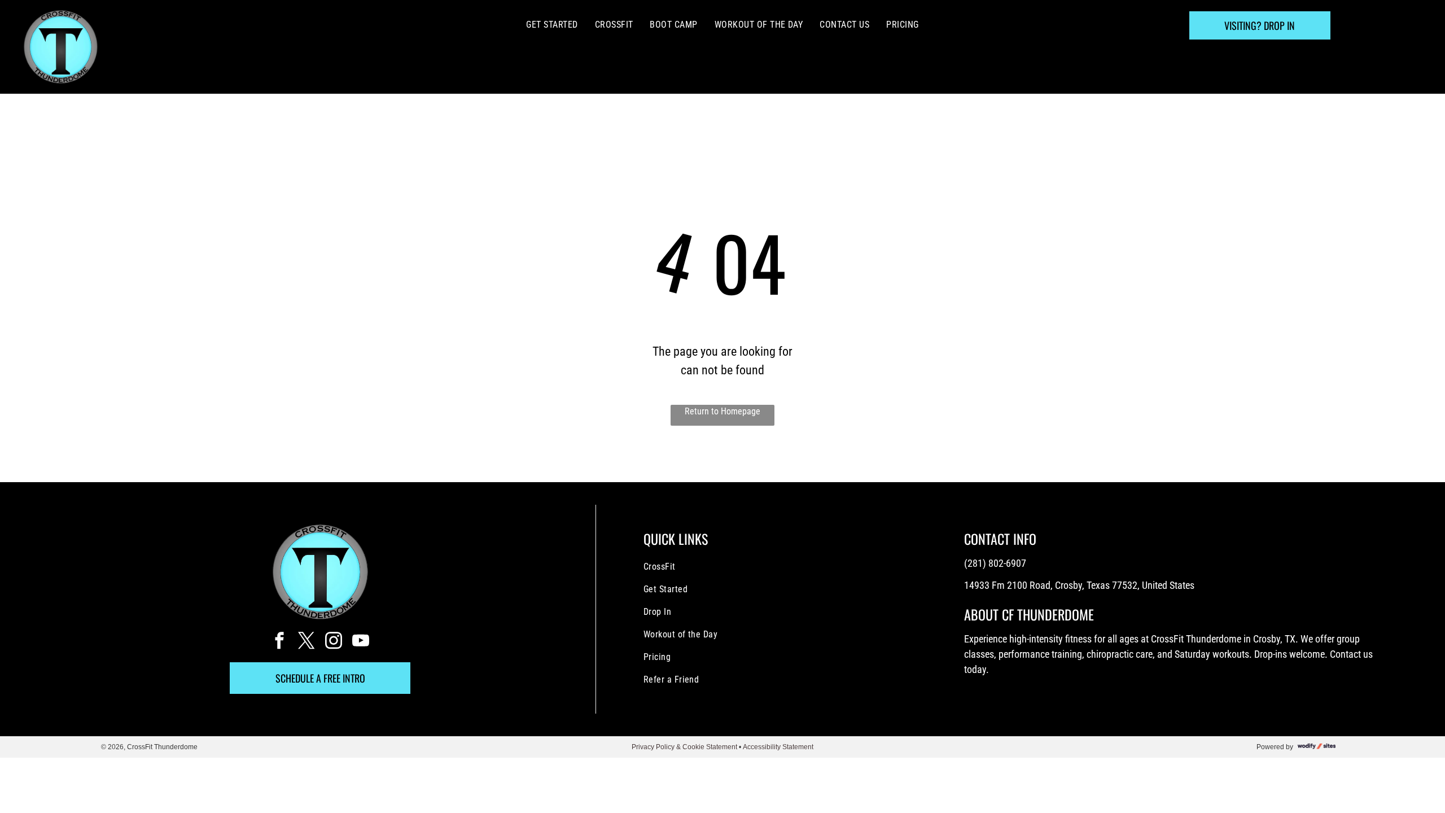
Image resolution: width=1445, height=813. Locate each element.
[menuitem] (552, 25)
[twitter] (306, 641)
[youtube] (361, 641)
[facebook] (279, 641)
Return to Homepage (722, 411)
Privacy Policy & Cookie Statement (684, 747)
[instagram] (333, 641)
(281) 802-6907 (995, 563)
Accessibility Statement (778, 747)
